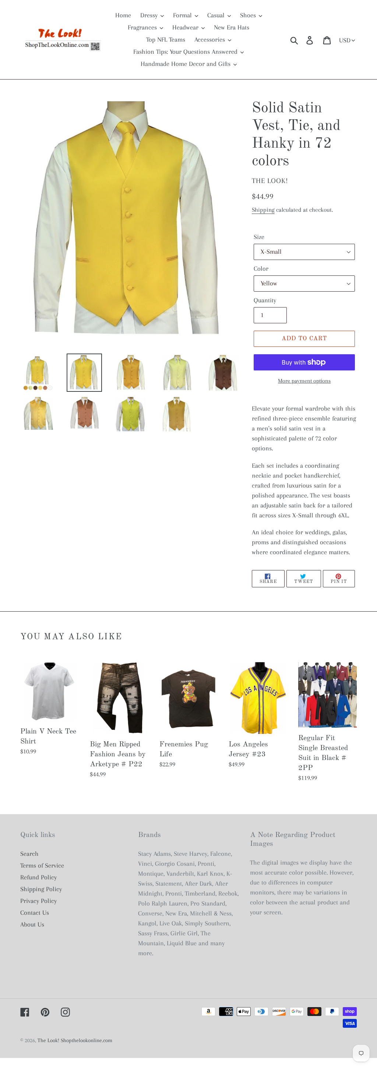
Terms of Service (42, 865)
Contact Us (34, 912)
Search (29, 853)
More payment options (304, 380)
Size (259, 236)
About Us (32, 924)
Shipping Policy (41, 889)
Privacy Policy (38, 900)
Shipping (263, 209)
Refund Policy (38, 877)
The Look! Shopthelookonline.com (75, 1040)
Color (261, 268)
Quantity (265, 300)
